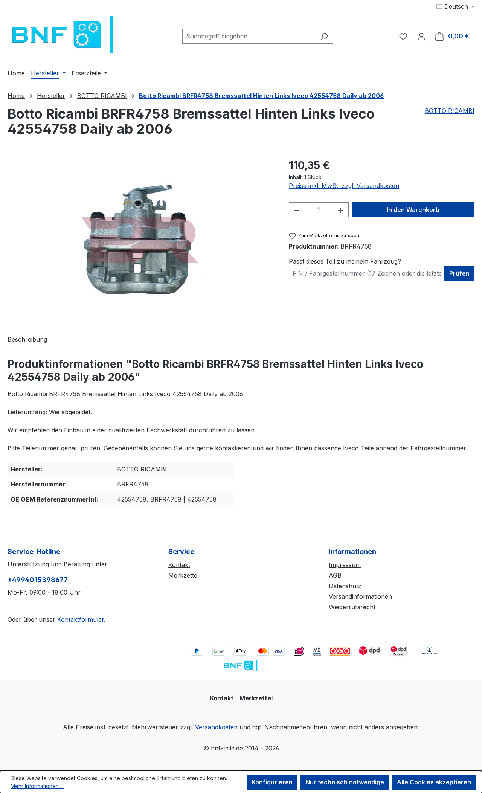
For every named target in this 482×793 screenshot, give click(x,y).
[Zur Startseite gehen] (64, 34)
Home (16, 95)
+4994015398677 (38, 580)
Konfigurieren (272, 782)
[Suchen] (324, 36)
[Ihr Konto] (421, 36)
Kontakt (179, 565)
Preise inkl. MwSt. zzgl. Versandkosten (344, 185)
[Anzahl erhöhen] (341, 209)
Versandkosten (216, 727)
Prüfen (459, 273)
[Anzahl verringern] (297, 209)
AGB (335, 575)
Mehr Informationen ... (37, 786)
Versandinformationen (360, 596)
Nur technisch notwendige (344, 782)
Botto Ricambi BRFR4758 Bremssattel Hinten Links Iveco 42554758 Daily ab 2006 (261, 95)
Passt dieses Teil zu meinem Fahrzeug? (345, 261)
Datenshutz (345, 586)
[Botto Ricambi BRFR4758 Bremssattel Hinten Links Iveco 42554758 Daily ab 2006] (140, 238)
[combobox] (249, 36)
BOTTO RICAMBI (449, 110)
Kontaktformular (80, 619)
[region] (140, 238)
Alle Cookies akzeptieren (434, 782)
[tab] (27, 339)
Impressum (345, 565)
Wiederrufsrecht (352, 607)
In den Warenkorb (413, 210)
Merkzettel (183, 575)
